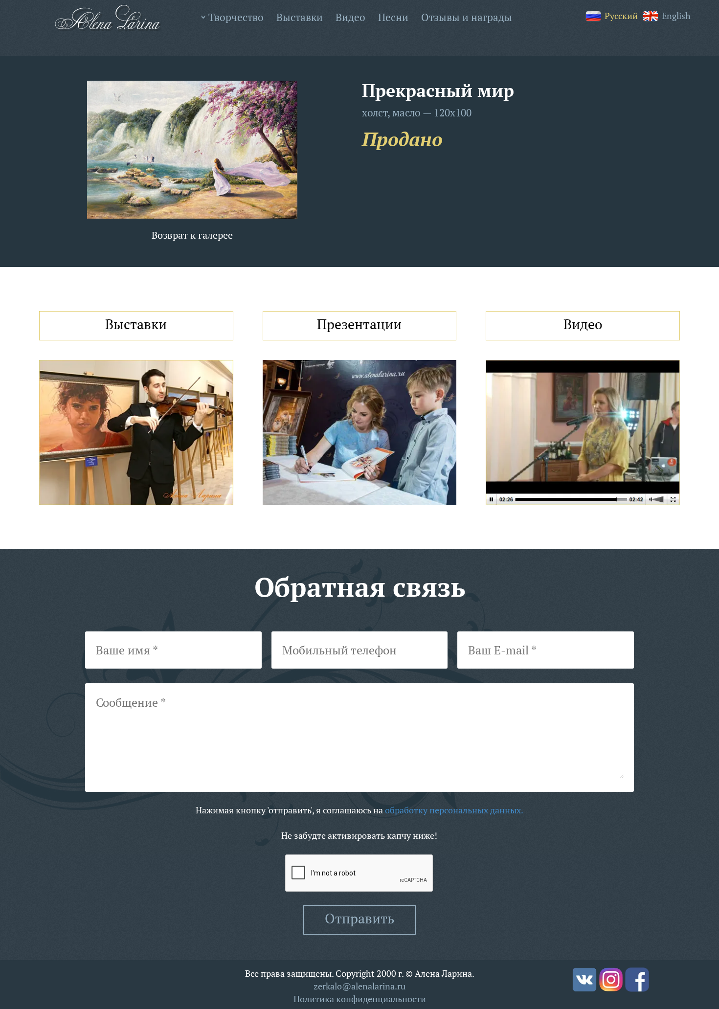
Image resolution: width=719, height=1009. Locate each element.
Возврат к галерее (192, 235)
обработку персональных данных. (454, 810)
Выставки (299, 17)
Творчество (236, 17)
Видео (350, 17)
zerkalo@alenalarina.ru (359, 986)
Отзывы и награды (466, 17)
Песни (393, 17)
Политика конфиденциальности (359, 999)
